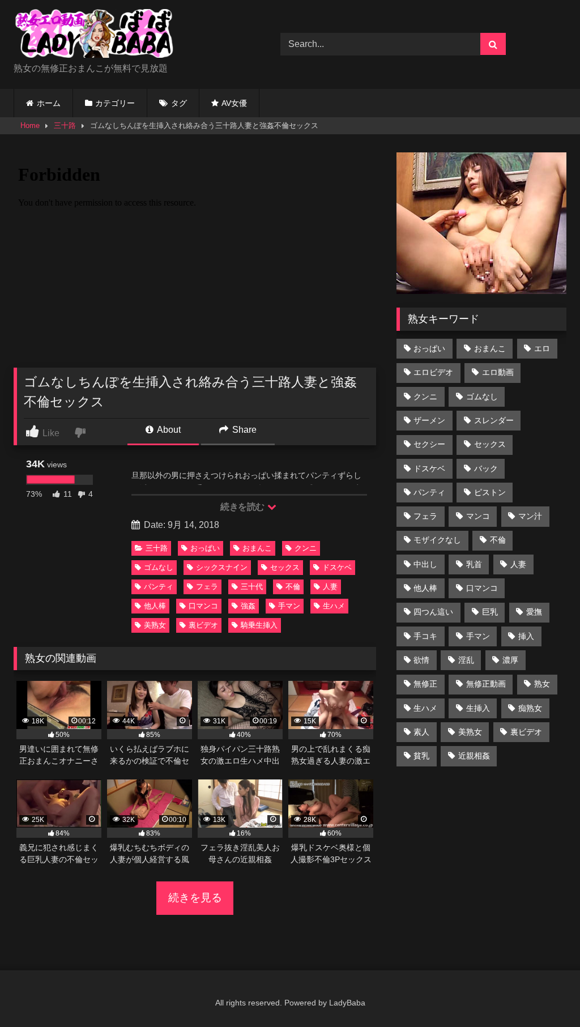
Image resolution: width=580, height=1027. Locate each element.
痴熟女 (530, 708)
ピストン (490, 492)
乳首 (474, 564)
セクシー (429, 444)
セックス (285, 567)
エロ (542, 348)
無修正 (425, 683)
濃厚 (510, 659)
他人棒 (155, 606)
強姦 (248, 606)
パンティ (158, 586)
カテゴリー (115, 103)
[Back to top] (544, 993)
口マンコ (203, 606)
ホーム (49, 103)
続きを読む (243, 507)
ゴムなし (158, 567)
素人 (421, 731)
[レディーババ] (129, 35)
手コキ (425, 636)
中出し (425, 564)
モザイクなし (437, 539)
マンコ (478, 516)
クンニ (306, 548)
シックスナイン (222, 567)
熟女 (542, 683)
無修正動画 (486, 683)
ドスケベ (337, 567)
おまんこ (257, 548)
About (168, 429)
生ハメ (334, 606)
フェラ (207, 586)
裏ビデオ (203, 625)
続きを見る (195, 898)
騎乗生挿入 (259, 625)
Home (30, 125)
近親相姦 (474, 755)
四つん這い (433, 611)
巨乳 (490, 611)
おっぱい (205, 548)
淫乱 (466, 659)
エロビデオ (433, 372)
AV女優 (234, 103)
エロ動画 (498, 372)
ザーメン (429, 420)
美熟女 (155, 625)
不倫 (292, 586)
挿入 (526, 636)
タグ (179, 103)
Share (243, 429)
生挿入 (478, 708)
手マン (289, 606)
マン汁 (530, 516)
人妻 (330, 586)
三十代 (252, 586)
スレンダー (494, 420)
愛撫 (534, 611)
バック (486, 468)
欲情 (421, 659)
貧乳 (421, 755)
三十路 (65, 125)
